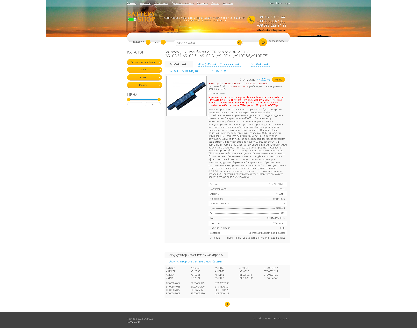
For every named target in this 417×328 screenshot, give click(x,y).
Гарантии (202, 3)
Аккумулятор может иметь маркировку (196, 255)
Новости (228, 3)
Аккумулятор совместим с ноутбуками (195, 261)
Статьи (215, 3)
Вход (271, 3)
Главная (131, 3)
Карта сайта (133, 321)
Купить (278, 79)
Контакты (145, 3)
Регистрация (283, 3)
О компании (161, 3)
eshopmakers (281, 318)
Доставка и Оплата (183, 3)
